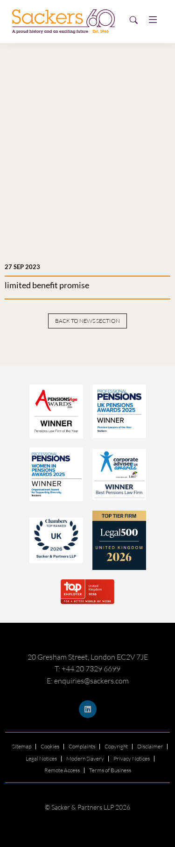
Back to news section (87, 320)
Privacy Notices (131, 758)
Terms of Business (110, 770)
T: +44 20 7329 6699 (87, 668)
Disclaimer (150, 746)
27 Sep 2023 (22, 266)
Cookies (50, 746)
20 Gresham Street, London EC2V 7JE (88, 657)
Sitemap (21, 746)
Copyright (116, 746)
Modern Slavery (85, 758)
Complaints (82, 746)
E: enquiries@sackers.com (88, 680)
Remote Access (62, 770)
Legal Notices (41, 758)
